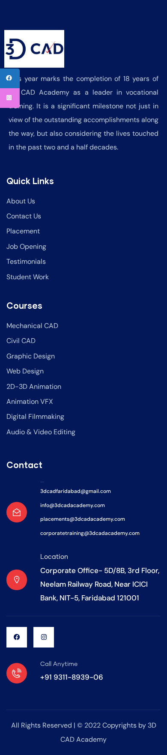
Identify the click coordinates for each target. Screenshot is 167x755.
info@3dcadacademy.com (72, 505)
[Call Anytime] (16, 673)
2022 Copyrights (110, 725)
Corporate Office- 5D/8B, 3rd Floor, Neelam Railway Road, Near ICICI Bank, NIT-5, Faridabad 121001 (99, 584)
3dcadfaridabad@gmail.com (75, 491)
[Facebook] (16, 637)
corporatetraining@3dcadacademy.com (90, 533)
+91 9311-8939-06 (71, 677)
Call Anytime (59, 664)
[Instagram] (43, 637)
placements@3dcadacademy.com (82, 519)
